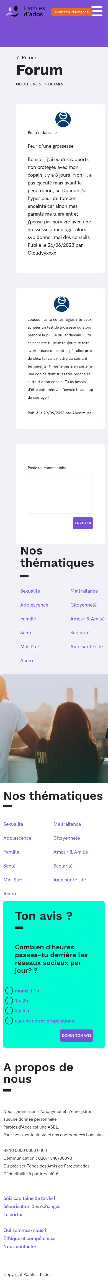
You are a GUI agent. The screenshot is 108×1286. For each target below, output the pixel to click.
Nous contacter (20, 1247)
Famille (28, 619)
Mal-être (29, 647)
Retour (29, 58)
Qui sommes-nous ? (25, 1230)
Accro (26, 661)
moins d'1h (27, 991)
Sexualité (30, 591)
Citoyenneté (83, 605)
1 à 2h (21, 1001)
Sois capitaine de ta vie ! (29, 1198)
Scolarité (79, 633)
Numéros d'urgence (72, 12)
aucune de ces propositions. (45, 1021)
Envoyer (83, 523)
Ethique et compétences (29, 1238)
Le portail (13, 1215)
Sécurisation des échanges (31, 1206)
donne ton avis (76, 1035)
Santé (26, 633)
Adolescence (34, 605)
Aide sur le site (86, 647)
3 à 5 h (22, 1011)
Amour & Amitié (87, 619)
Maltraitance (84, 591)
